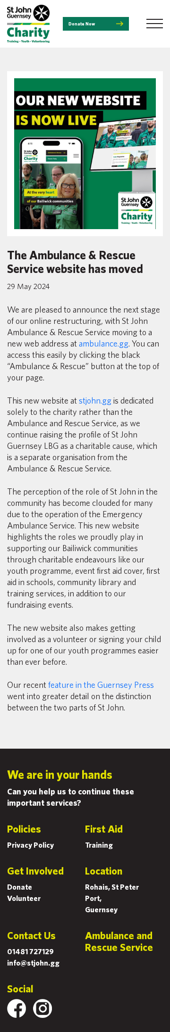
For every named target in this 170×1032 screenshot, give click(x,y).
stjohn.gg (95, 400)
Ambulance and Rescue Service (119, 941)
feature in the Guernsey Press (101, 685)
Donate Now (81, 23)
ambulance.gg (103, 343)
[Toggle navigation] (154, 24)
